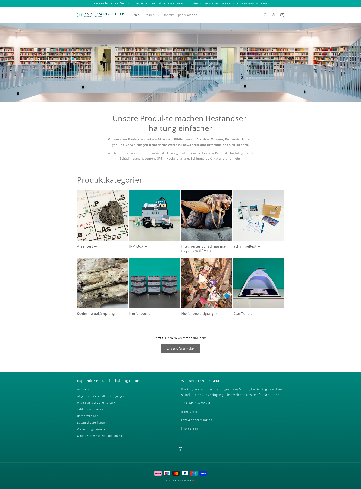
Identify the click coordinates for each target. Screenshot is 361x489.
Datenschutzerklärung (92, 422)
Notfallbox (138, 313)
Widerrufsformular (180, 348)
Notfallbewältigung (197, 313)
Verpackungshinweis (91, 429)
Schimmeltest (244, 246)
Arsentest (85, 246)
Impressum (84, 389)
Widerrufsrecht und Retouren (97, 402)
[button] (151, 15)
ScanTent (241, 313)
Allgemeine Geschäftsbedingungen (101, 396)
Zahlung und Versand (91, 409)
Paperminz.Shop (183, 480)
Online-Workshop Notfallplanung (99, 435)
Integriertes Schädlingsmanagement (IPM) (203, 248)
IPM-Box (136, 246)
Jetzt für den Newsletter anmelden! (180, 338)
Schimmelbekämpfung (96, 313)
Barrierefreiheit (88, 416)
